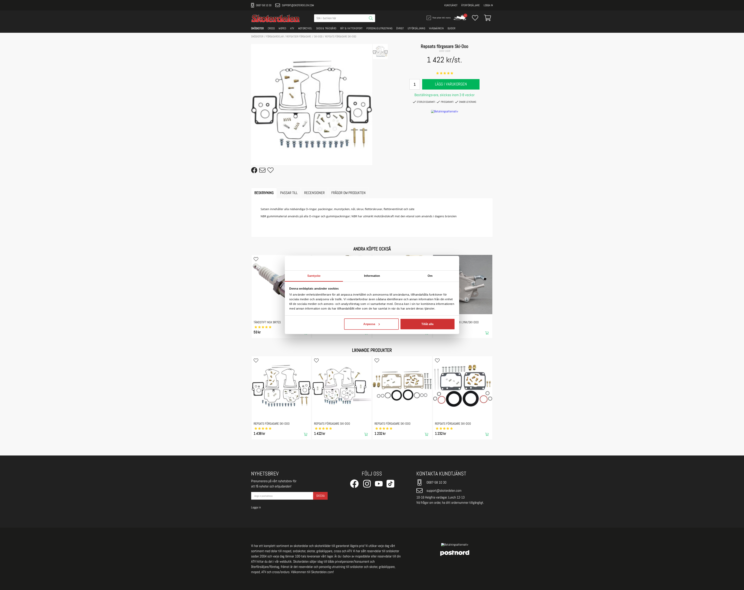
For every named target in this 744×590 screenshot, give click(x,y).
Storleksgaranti (426, 102)
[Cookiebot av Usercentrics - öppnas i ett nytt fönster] (438, 263)
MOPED (282, 28)
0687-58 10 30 (263, 5)
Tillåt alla (427, 324)
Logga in (488, 5)
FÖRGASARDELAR (275, 36)
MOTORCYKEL (305, 28)
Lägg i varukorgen (451, 84)
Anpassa (369, 324)
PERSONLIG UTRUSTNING (379, 28)
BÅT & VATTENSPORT (351, 28)
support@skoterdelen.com (298, 5)
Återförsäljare (470, 5)
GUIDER (452, 28)
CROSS (271, 28)
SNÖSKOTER (257, 28)
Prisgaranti (447, 102)
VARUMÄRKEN (436, 28)
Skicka (320, 496)
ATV (292, 28)
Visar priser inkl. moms (441, 17)
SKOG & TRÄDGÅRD (326, 28)
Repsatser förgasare (298, 36)
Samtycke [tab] (314, 275)
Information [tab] (372, 275)
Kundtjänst (450, 5)
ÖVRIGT (400, 28)
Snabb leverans (467, 102)
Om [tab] (430, 275)
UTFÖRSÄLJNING (416, 28)
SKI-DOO (318, 36)
